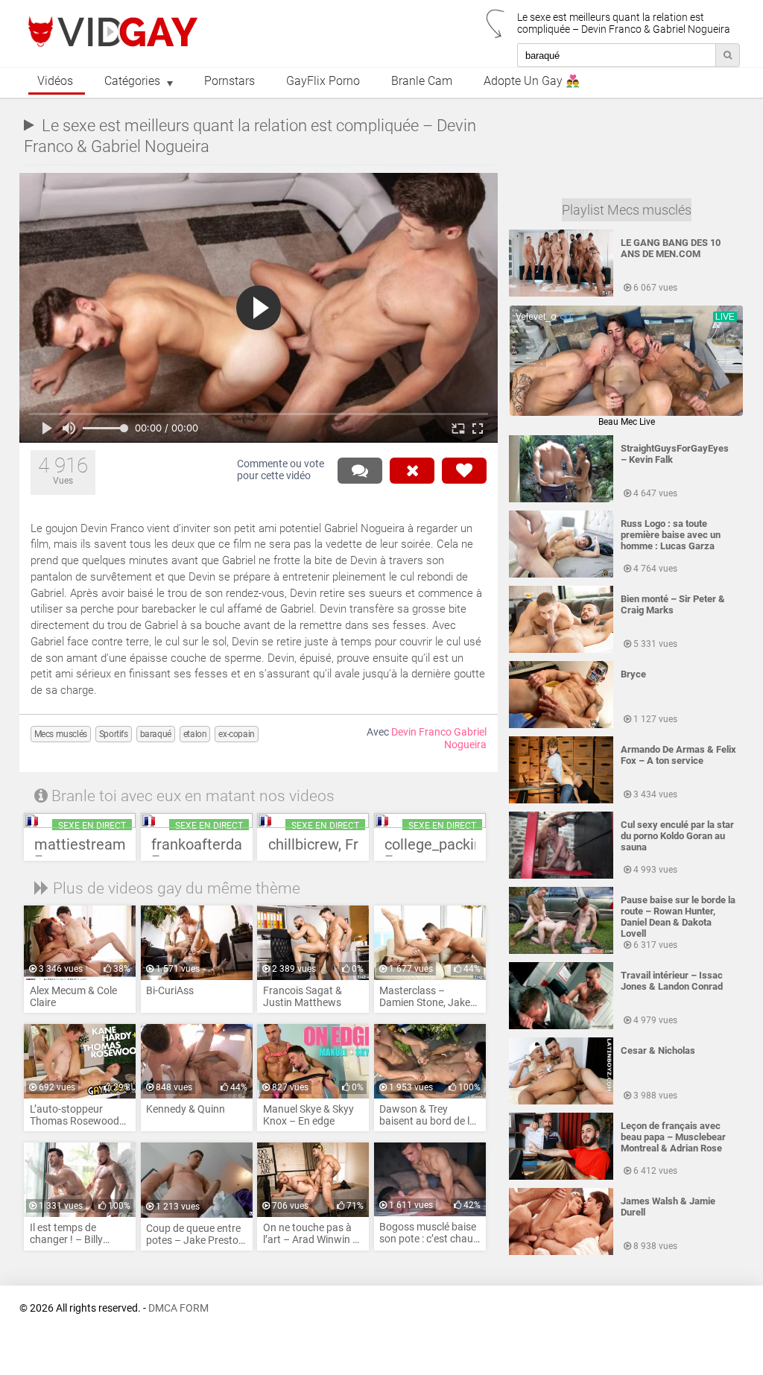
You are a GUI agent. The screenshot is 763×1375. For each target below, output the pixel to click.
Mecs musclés (60, 734)
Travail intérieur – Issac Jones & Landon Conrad (672, 981)
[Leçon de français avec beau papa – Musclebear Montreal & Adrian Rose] (561, 1177)
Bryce (633, 674)
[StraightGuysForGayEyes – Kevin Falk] (561, 499)
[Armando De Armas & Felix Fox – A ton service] (561, 800)
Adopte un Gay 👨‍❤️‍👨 (532, 81)
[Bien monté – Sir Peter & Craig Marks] (561, 650)
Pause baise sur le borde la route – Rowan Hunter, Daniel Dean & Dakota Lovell (678, 916)
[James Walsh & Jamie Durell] (561, 1252)
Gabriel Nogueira (465, 738)
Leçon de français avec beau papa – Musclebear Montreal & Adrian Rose (673, 1137)
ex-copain (236, 734)
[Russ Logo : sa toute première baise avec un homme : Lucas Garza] (561, 574)
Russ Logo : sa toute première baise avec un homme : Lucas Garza (671, 534)
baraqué (155, 734)
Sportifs (113, 734)
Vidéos (55, 81)
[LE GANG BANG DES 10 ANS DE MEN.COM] (561, 293)
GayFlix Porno (323, 81)
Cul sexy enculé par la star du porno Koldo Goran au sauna (677, 836)
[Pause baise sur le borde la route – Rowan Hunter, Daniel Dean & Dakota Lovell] (561, 951)
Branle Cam (421, 81)
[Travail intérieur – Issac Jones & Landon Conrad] (561, 1026)
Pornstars (229, 81)
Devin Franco (421, 732)
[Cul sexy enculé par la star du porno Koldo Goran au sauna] (561, 875)
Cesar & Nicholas (658, 1050)
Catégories (132, 81)
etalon (195, 734)
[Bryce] (561, 725)
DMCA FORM (178, 1308)
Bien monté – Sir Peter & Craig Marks (673, 604)
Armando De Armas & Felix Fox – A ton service (678, 755)
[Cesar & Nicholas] (561, 1101)
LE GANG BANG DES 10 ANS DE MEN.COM (671, 248)
